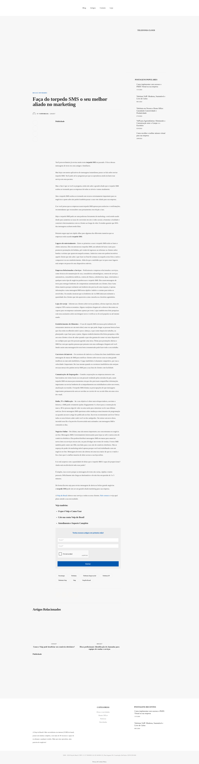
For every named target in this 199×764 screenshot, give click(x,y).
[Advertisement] (88, 138)
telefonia (74, 576)
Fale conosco (104, 496)
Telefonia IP (106, 576)
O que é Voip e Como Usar (70, 511)
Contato (103, 8)
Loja (111, 8)
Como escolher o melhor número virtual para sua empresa (151, 134)
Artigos (93, 8)
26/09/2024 (139, 138)
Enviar (88, 564)
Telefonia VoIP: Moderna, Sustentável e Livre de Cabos (151, 97)
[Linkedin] (151, 9)
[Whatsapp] (161, 9)
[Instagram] (156, 9)
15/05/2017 (54, 644)
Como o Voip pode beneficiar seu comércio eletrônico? (54, 647)
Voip (74, 580)
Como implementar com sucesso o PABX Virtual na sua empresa (149, 85)
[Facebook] (147, 9)
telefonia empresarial (89, 576)
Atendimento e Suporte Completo (73, 523)
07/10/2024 (139, 116)
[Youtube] (166, 9)
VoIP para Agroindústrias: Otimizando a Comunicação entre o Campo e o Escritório (151, 123)
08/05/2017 (99, 644)
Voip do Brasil (62, 496)
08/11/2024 (139, 101)
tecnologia (61, 576)
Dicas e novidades (40, 93)
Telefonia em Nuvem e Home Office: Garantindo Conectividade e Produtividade (150, 110)
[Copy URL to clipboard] (35, 139)
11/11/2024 (139, 89)
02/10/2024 (139, 128)
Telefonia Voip (62, 580)
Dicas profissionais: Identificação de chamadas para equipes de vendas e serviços (99, 648)
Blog (84, 8)
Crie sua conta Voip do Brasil (71, 517)
